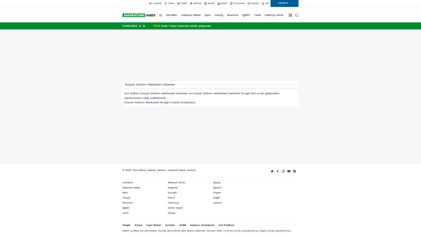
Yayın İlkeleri (153, 225)
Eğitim (246, 15)
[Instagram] (283, 171)
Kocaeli (172, 192)
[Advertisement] (106, 119)
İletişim (127, 225)
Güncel (217, 202)
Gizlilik (182, 225)
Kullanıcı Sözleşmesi (202, 225)
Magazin (173, 187)
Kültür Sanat (175, 208)
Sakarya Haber (191, 15)
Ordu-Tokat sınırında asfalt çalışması (182, 26)
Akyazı (217, 182)
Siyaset (217, 187)
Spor (208, 15)
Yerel (257, 15)
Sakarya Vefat (274, 15)
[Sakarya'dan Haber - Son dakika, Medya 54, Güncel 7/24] (139, 15)
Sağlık (216, 197)
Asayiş (219, 15)
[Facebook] (277, 171)
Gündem (171, 15)
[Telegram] (294, 171)
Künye (138, 225)
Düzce (171, 197)
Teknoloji (173, 202)
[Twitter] (272, 171)
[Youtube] (289, 171)
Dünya (171, 213)
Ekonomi (232, 15)
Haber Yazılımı (187, 170)
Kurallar (170, 225)
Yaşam (217, 192)
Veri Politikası (226, 225)
